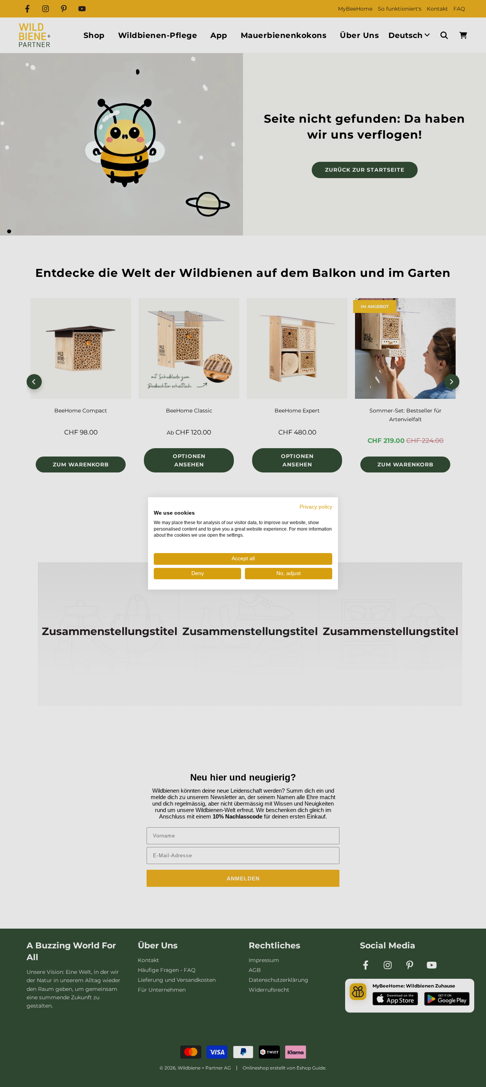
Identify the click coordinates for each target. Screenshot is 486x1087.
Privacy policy (316, 507)
